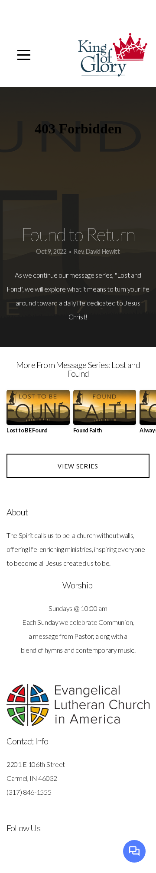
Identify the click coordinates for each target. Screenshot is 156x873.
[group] (38, 415)
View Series (78, 465)
